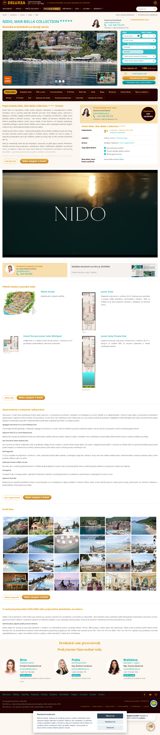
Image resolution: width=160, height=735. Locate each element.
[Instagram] (155, 3)
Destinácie (7, 9)
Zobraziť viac (10, 161)
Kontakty (98, 9)
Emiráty (44, 694)
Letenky (86, 9)
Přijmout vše (110, 716)
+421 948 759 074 (116, 25)
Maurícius (6, 694)
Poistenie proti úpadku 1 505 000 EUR (136, 701)
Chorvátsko (64, 694)
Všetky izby (9, 398)
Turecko (92, 694)
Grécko (101, 694)
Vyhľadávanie (135, 706)
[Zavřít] (152, 715)
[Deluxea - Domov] (14, 3)
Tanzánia (53, 694)
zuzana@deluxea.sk (131, 669)
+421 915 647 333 (130, 672)
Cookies (146, 706)
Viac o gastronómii (127, 143)
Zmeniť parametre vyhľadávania (148, 15)
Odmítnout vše (110, 722)
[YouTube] (150, 694)
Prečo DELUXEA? (32, 9)
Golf (77, 9)
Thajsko (74, 694)
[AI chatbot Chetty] (150, 726)
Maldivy (16, 694)
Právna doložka (123, 706)
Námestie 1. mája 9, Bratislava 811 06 (116, 28)
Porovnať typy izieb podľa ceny (140, 44)
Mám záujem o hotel (34, 161)
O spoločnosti (84, 706)
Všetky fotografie (11, 597)
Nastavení (110, 728)
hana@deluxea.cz (23, 271)
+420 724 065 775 (79, 672)
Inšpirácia (67, 9)
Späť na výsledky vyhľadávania (125, 15)
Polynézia (35, 694)
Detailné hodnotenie (117, 132)
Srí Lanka (83, 694)
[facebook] (144, 694)
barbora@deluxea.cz (80, 669)
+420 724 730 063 (27, 672)
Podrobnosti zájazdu (139, 78)
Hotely (18, 9)
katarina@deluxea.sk (112, 22)
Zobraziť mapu (121, 138)
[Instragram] (156, 694)
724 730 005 (26, 273)
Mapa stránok (110, 706)
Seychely (25, 694)
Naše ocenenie (97, 706)
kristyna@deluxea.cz (28, 669)
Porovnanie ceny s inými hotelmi (139, 82)
